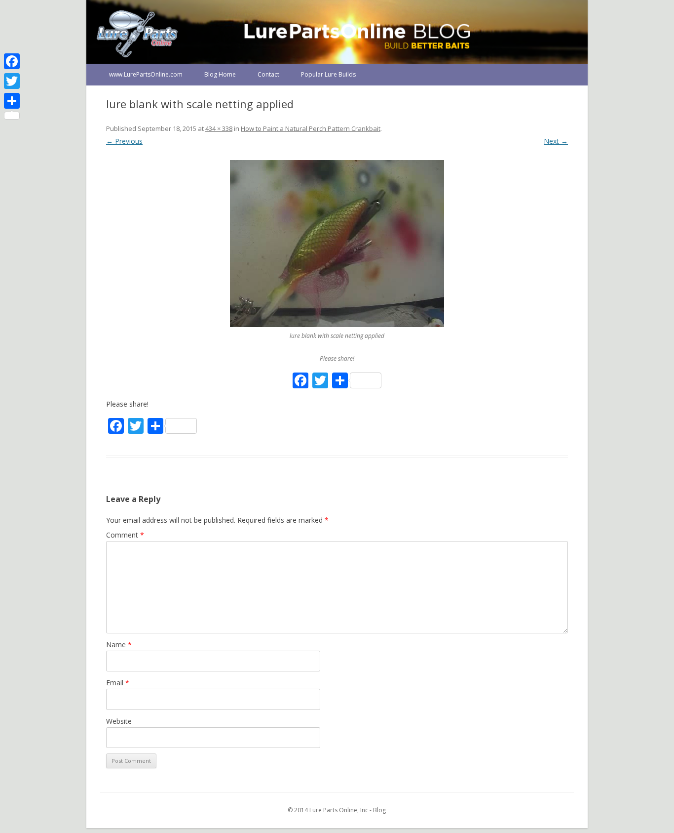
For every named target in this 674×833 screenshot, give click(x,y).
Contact (268, 74)
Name (119, 644)
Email (117, 682)
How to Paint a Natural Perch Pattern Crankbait (310, 128)
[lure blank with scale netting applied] (337, 243)
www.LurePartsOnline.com (146, 74)
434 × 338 (218, 128)
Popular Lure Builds (328, 74)
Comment (125, 535)
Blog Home (220, 74)
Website (119, 721)
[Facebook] (12, 61)
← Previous (124, 141)
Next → (556, 141)
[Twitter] (12, 81)
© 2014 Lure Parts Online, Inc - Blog (337, 810)
